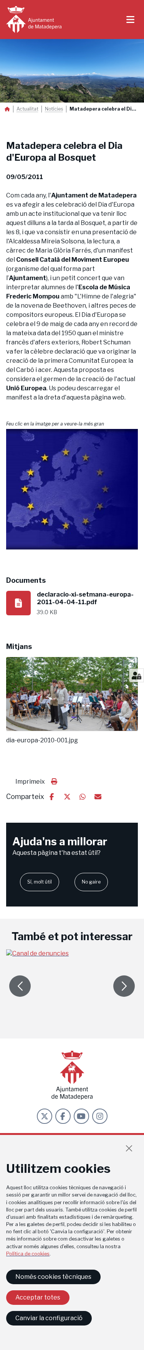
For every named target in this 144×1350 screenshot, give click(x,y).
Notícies (54, 109)
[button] (72, 489)
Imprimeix (30, 781)
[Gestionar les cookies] (136, 675)
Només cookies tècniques (53, 1276)
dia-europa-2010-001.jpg (42, 740)
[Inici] (33, 19)
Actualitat (27, 109)
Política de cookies (28, 1254)
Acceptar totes (37, 1297)
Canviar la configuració (49, 1318)
